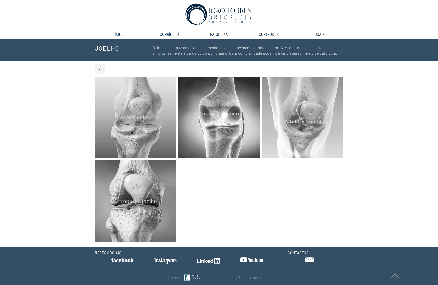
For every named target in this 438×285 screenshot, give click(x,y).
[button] (309, 259)
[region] (135, 117)
